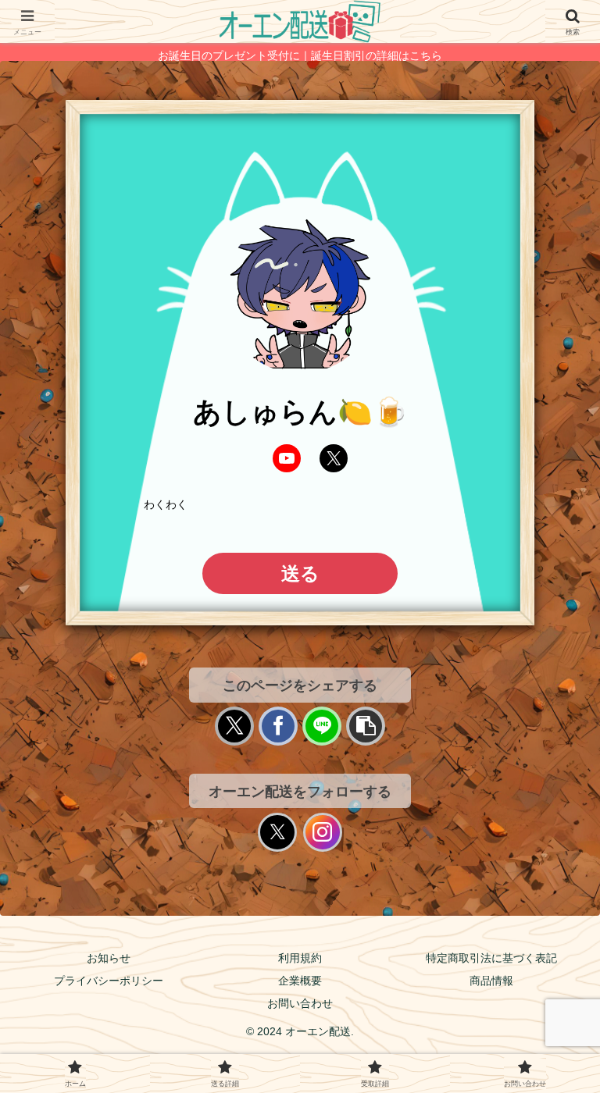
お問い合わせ (300, 1003)
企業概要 (300, 980)
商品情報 (491, 980)
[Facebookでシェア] (278, 726)
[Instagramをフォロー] (322, 832)
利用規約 (300, 958)
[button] (365, 726)
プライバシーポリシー (108, 980)
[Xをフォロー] (277, 832)
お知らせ (108, 958)
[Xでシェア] (234, 726)
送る (300, 573)
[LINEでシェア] (321, 726)
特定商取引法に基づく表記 (491, 958)
